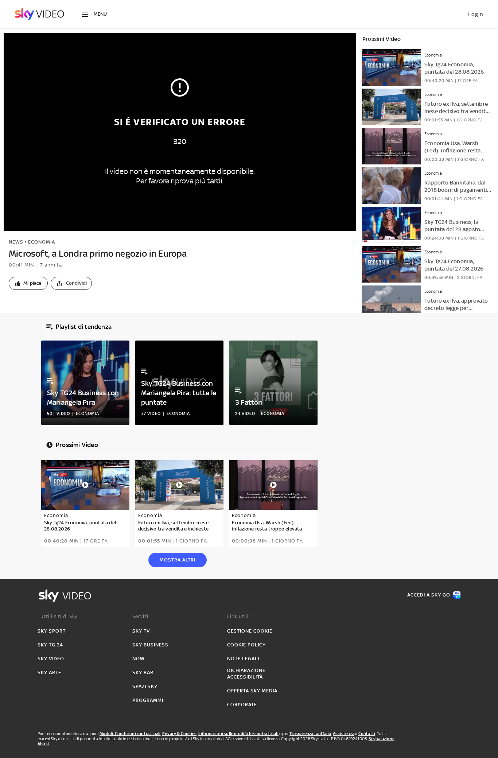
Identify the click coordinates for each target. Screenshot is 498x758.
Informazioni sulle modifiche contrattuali (238, 733)
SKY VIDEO (51, 658)
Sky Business (150, 645)
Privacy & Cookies (179, 733)
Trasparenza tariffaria (310, 733)
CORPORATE (242, 704)
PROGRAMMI (147, 700)
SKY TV (141, 631)
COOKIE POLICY (246, 645)
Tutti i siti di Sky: (58, 616)
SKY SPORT (52, 631)
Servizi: (141, 616)
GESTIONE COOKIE (249, 631)
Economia (41, 242)
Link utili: (238, 616)
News (16, 242)
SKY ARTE (49, 672)
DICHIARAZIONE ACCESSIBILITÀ (246, 674)
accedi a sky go (428, 595)
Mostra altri (177, 560)
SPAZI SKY (144, 686)
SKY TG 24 (50, 645)
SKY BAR (142, 672)
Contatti (367, 733)
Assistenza (343, 733)
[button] (28, 283)
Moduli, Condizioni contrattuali (130, 733)
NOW (138, 658)
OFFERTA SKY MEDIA (252, 690)
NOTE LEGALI (243, 658)
